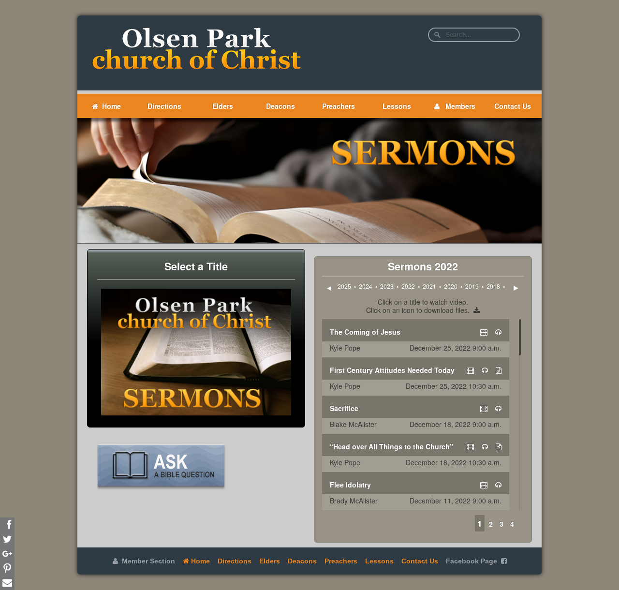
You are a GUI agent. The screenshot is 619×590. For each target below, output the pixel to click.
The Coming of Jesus (365, 332)
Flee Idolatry (350, 484)
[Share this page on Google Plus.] (7, 553)
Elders (222, 106)
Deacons (280, 106)
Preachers (338, 106)
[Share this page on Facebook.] (7, 524)
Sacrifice (344, 408)
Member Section (146, 561)
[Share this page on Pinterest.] (7, 568)
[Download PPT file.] (498, 370)
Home (109, 106)
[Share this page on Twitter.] (7, 539)
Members (457, 106)
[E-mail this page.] (7, 582)
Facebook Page (471, 561)
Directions (164, 106)
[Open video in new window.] (483, 332)
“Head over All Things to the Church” (391, 446)
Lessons (397, 106)
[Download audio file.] (498, 332)
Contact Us (512, 106)
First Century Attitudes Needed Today (392, 370)
